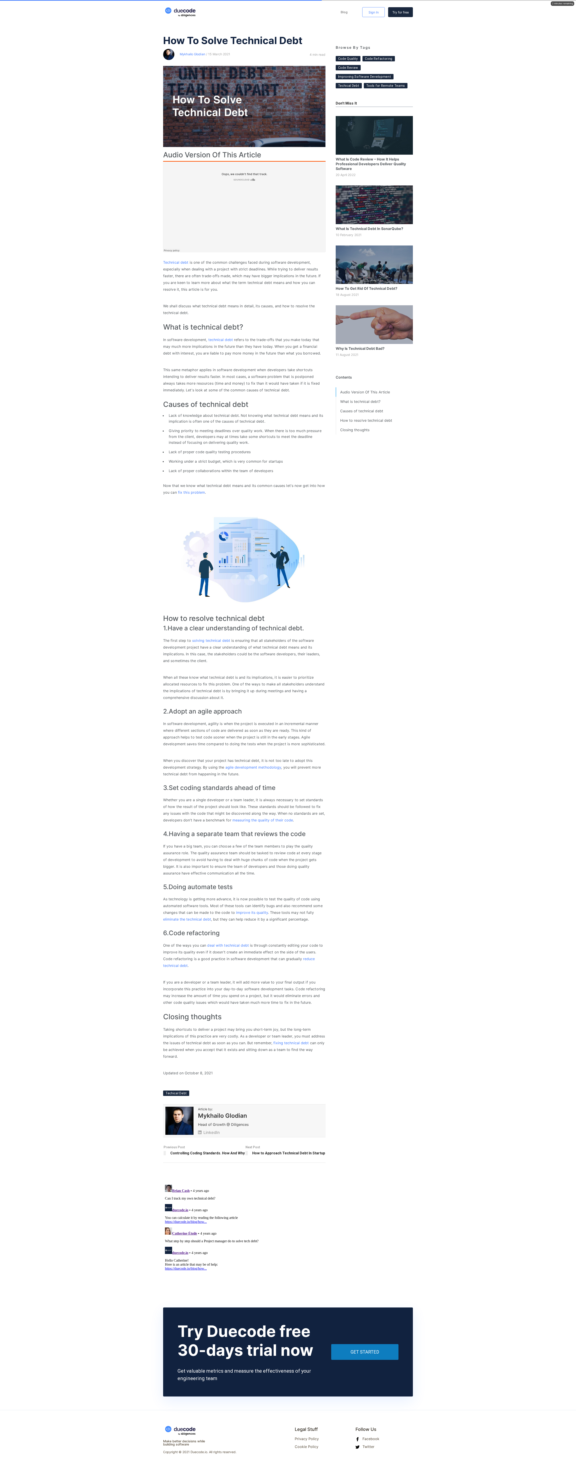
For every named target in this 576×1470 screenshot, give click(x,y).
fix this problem (191, 492)
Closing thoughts (355, 430)
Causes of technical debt (361, 411)
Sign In (374, 12)
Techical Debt (176, 1093)
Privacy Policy (307, 1439)
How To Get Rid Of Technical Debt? (366, 288)
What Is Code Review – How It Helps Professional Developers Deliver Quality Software (371, 164)
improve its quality (252, 912)
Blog (344, 12)
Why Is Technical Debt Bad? (360, 348)
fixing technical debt (291, 1043)
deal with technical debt (228, 945)
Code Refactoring (378, 58)
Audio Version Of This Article (365, 392)
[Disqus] (244, 1239)
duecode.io (171, 10)
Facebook (370, 1439)
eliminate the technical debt (187, 919)
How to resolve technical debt (366, 420)
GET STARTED (365, 1352)
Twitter (367, 1446)
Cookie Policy (306, 1446)
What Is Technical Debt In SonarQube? (369, 228)
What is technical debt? (360, 401)
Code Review (348, 67)
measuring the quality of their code (262, 820)
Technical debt (175, 262)
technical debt (220, 339)
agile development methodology (253, 767)
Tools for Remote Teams (385, 85)
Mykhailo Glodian (192, 54)
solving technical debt (211, 640)
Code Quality (348, 58)
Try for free (400, 12)
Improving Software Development (364, 76)
